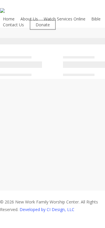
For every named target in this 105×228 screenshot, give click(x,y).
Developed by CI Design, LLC (47, 209)
